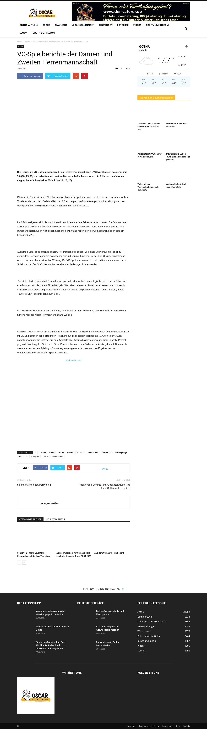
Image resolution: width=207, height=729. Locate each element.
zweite (45, 456)
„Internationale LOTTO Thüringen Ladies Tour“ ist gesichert (177, 157)
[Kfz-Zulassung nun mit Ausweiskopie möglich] (85, 630)
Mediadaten (167, 726)
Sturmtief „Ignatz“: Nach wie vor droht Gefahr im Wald (148, 126)
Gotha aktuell (28, 24)
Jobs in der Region (43, 32)
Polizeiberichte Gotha (149, 636)
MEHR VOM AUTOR (55, 519)
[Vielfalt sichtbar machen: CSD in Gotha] (25, 630)
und (20, 456)
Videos (137, 24)
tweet (105, 468)
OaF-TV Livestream (157, 24)
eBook (23, 32)
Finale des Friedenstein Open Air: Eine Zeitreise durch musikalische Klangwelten (51, 645)
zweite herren (57, 456)
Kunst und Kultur (146, 640)
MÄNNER (81, 452)
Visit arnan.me (73, 360)
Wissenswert (144, 631)
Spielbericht (107, 452)
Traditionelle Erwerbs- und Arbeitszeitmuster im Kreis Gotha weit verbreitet (104, 486)
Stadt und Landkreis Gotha (151, 621)
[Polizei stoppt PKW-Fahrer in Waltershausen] (149, 143)
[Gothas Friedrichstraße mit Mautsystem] (85, 615)
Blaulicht (60, 24)
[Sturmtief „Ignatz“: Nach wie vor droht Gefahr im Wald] (149, 112)
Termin (141, 650)
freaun (52, 452)
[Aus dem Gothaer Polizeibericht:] (112, 538)
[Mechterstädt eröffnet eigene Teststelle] (177, 173)
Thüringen (106, 24)
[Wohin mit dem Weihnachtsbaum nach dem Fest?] (149, 173)
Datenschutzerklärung (149, 726)
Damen (43, 452)
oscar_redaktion (49, 503)
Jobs (178, 726)
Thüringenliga (121, 452)
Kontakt (186, 726)
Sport (46, 24)
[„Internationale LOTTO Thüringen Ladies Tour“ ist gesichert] (177, 143)
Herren (70, 452)
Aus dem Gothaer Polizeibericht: (109, 553)
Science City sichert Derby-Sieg (34, 484)
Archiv (20, 46)
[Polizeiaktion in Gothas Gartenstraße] (85, 646)
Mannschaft (93, 452)
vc (26, 456)
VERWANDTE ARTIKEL (30, 519)
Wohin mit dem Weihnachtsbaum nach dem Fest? (147, 187)
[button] (186, 29)
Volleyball (35, 456)
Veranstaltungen (83, 24)
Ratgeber (123, 24)
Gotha (61, 452)
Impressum (131, 726)
